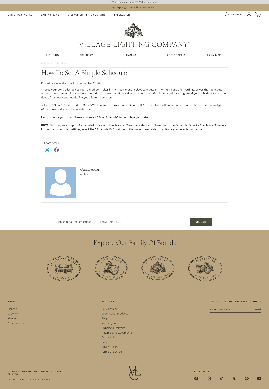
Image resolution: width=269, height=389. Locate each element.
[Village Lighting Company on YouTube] (259, 378)
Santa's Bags (50, 15)
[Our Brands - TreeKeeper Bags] (205, 269)
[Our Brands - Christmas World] (63, 269)
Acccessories (16, 323)
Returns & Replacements (117, 332)
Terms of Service (112, 351)
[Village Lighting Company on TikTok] (221, 378)
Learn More (214, 55)
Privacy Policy (110, 346)
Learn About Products (115, 313)
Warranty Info (110, 323)
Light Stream (61, 63)
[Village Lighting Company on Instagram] (209, 378)
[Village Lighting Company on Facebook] (196, 378)
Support (106, 318)
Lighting (52, 55)
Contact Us (108, 337)
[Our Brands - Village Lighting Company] (158, 269)
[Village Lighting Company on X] (234, 378)
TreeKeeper (122, 15)
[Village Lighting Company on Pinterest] (247, 378)
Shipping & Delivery (113, 327)
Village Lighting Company (87, 15)
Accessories (176, 55)
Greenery (86, 55)
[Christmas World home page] (134, 35)
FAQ (104, 342)
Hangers (130, 55)
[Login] (249, 14)
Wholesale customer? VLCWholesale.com (134, 2)
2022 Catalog (110, 308)
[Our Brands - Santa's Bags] (111, 268)
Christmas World (20, 15)
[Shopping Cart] (258, 14)
